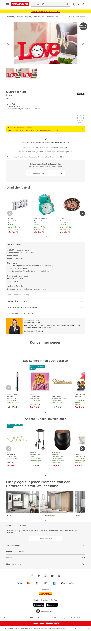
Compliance (8, 618)
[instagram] (45, 576)
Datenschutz (42, 618)
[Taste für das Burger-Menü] (7, 4)
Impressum (21, 618)
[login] (79, 4)
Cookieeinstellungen (59, 618)
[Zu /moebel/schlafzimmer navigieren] (57, 502)
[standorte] (75, 4)
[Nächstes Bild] (83, 43)
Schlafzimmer (48, 515)
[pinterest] (39, 576)
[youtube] (52, 576)
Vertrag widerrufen (81, 628)
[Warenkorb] (83, 4)
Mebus (8, 98)
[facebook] (32, 576)
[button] (45, 173)
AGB (31, 618)
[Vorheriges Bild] (8, 43)
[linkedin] (58, 576)
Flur (9, 515)
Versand (81, 123)
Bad (78, 515)
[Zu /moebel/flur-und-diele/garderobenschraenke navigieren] (22, 502)
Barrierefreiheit (76, 618)
